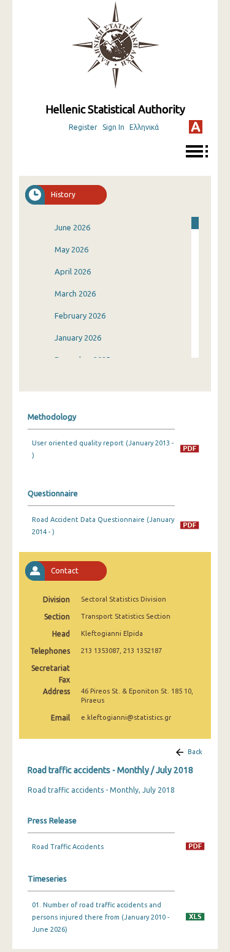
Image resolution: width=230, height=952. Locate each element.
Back (195, 751)
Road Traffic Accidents (68, 846)
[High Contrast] (195, 127)
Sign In (113, 127)
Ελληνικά (144, 127)
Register (83, 127)
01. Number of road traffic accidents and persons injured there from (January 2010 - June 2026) (100, 917)
